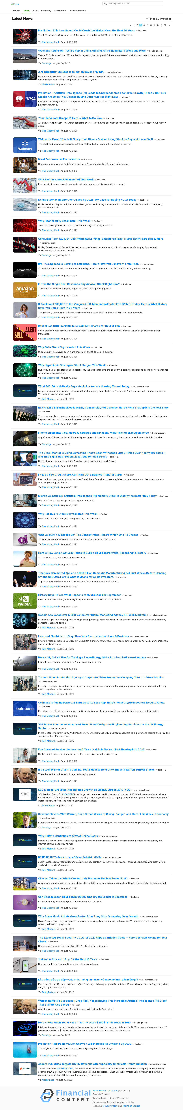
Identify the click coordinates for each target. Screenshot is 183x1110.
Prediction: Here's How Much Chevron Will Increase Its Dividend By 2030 (90, 1043)
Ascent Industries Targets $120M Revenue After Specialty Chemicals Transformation (102, 1064)
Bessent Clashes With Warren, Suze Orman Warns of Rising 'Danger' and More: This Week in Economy (103, 815)
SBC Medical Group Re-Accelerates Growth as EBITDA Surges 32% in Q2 (93, 789)
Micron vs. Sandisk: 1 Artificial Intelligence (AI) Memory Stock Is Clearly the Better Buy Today (103, 495)
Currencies (60, 10)
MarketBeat (48, 84)
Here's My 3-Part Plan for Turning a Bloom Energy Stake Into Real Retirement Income (98, 657)
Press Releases (78, 10)
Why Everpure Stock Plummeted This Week (71, 179)
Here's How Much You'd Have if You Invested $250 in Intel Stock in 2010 (92, 1022)
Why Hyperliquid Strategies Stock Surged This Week (77, 365)
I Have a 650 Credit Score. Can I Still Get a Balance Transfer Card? (86, 474)
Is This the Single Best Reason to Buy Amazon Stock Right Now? (84, 284)
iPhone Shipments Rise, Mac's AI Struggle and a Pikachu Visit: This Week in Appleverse (102, 432)
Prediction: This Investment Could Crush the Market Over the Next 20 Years (92, 30)
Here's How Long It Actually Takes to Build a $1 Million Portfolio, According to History (98, 552)
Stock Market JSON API (105, 1090)
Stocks (16, 10)
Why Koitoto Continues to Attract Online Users (77, 836)
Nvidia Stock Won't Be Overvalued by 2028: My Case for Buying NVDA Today (93, 199)
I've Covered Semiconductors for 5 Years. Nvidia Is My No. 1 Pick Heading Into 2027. (97, 749)
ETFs (35, 10)
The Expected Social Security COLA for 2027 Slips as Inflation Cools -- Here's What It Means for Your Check (102, 939)
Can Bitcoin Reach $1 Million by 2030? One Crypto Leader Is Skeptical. (88, 896)
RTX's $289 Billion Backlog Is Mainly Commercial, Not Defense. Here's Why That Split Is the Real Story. (103, 409)
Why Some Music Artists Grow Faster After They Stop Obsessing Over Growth (98, 916)
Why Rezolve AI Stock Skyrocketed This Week (73, 513)
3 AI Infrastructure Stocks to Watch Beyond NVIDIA (80, 71)
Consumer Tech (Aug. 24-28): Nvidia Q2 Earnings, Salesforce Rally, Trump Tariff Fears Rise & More (100, 240)
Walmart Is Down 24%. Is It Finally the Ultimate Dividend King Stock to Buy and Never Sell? (101, 139)
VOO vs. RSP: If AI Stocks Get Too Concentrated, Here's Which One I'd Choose (94, 534)
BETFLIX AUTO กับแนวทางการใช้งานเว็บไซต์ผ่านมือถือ (79, 857)
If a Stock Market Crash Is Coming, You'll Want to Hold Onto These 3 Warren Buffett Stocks (102, 769)
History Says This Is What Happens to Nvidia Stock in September (85, 595)
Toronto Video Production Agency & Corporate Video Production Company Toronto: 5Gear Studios (101, 679)
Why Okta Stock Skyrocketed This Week (70, 347)
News (26, 10)
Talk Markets (48, 399)
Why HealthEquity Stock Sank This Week (70, 220)
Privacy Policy (110, 1106)
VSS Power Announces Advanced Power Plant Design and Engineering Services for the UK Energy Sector (100, 726)
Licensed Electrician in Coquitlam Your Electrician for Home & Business (93, 636)
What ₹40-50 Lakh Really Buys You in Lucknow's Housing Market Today (93, 386)
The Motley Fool (50, 42)
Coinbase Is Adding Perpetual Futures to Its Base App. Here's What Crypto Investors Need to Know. (101, 704)
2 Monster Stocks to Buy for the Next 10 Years (73, 959)
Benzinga (46, 63)
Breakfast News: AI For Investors (65, 159)
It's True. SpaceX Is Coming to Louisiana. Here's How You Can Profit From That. (96, 263)
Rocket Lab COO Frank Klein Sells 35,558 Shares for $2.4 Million (84, 326)
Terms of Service (131, 1106)
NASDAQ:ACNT (65, 1068)
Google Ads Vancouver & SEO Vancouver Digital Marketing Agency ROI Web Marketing (102, 615)
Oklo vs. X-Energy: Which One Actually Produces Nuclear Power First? (88, 878)
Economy (46, 10)
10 (165, 25)
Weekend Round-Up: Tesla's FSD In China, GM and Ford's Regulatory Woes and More (100, 50)
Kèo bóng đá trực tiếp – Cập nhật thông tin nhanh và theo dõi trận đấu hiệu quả (97, 979)
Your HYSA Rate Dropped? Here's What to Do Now (76, 118)
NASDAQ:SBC (67, 794)
